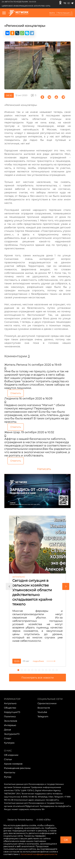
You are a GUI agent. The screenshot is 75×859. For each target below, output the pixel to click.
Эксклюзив (10, 720)
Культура (9, 742)
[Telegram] (72, 2)
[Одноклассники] (60, 2)
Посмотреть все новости (37, 677)
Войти (52, 13)
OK (66, 840)
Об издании (11, 755)
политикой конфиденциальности (39, 854)
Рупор (7, 776)
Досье (7, 729)
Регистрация (64, 13)
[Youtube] (69, 2)
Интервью (10, 725)
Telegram (43, 716)
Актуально (10, 703)
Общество (10, 707)
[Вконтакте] (64, 2)
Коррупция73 (12, 712)
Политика (10, 716)
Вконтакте (44, 707)
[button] (9, 586)
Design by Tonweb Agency (20, 819)
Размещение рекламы (17, 768)
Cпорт (7, 738)
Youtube (42, 712)
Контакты (9, 772)
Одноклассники (47, 703)
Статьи (8, 759)
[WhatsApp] (22, 33)
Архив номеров (13, 763)
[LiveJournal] (17, 33)
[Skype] (27, 33)
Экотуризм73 (11, 734)
